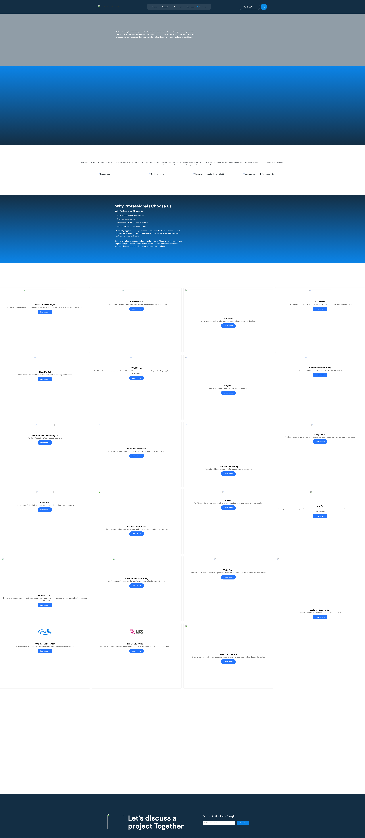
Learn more (44, 312)
